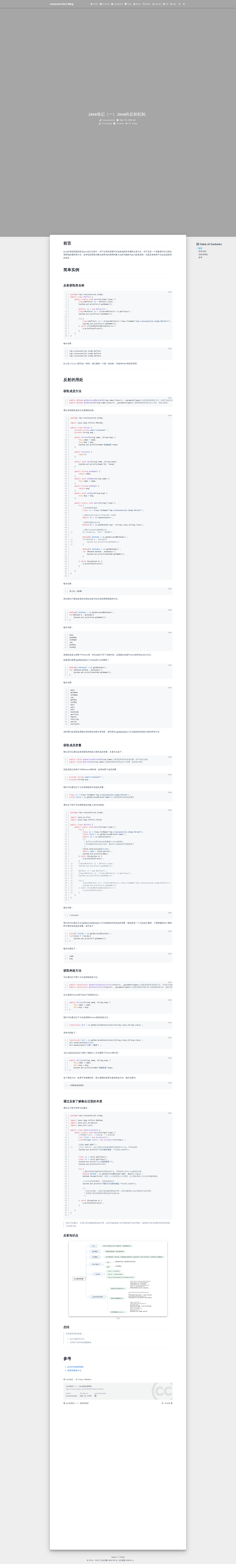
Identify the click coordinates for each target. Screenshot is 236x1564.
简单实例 (202, 251)
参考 (200, 257)
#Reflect (88, 1379)
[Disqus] (118, 1442)
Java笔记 (69, 1379)
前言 (200, 248)
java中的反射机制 (75, 1367)
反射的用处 (203, 254)
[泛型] (118, 1278)
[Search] (179, 4)
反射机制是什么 (74, 1370)
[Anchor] (61, 243)
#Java (80, 1379)
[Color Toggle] (184, 4)
